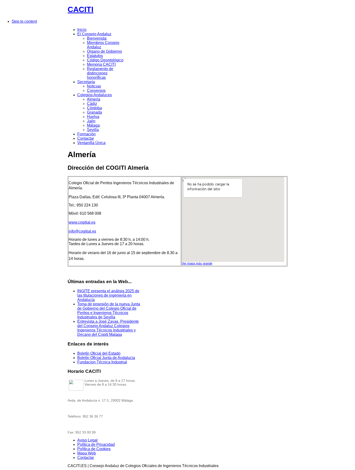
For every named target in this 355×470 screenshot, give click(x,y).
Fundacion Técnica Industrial (102, 362)
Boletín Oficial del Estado (99, 353)
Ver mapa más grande (197, 263)
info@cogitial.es (82, 231)
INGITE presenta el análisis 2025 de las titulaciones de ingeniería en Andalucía (108, 295)
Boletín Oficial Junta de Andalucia (106, 358)
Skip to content (24, 21)
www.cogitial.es (82, 222)
